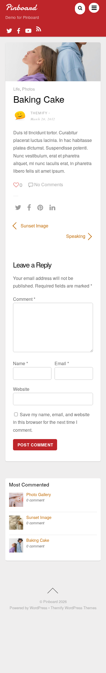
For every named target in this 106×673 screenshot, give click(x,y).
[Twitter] (19, 207)
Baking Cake (38, 98)
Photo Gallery (38, 494)
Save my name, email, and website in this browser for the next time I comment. (51, 422)
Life (16, 89)
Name (20, 363)
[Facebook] (30, 207)
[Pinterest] (41, 207)
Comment (24, 299)
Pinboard (50, 601)
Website (21, 389)
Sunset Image (34, 225)
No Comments (48, 184)
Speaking (49, 236)
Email (62, 363)
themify (39, 112)
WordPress (38, 607)
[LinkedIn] (53, 207)
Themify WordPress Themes (73, 607)
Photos (28, 89)
